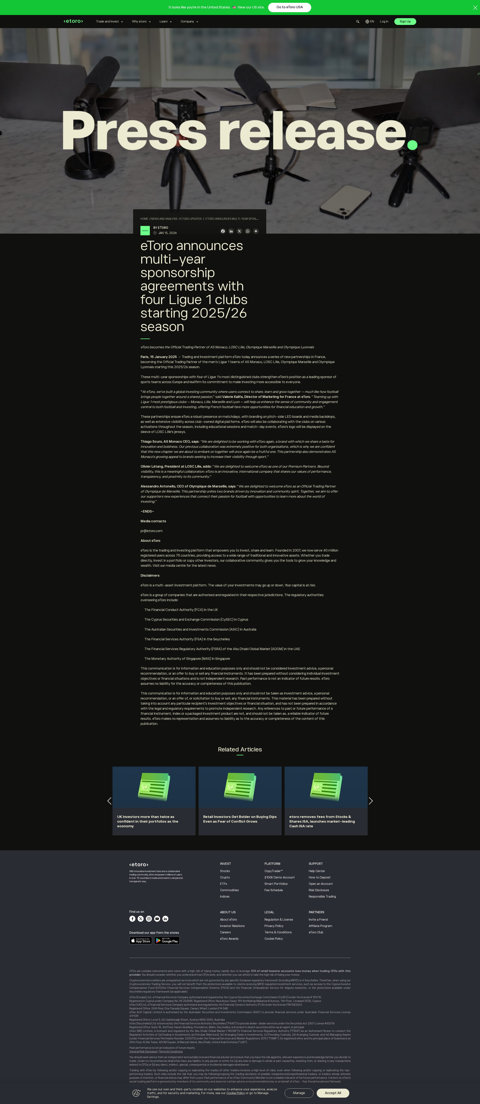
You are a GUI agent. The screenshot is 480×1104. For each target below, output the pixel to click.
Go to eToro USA (290, 7)
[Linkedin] (165, 919)
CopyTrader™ (274, 871)
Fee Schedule (274, 890)
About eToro (228, 919)
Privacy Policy (274, 926)
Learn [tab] (164, 21)
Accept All (333, 1093)
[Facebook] (132, 919)
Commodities (229, 890)
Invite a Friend (318, 919)
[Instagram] (149, 919)
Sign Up (405, 21)
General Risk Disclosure (143, 1051)
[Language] (369, 21)
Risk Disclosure (319, 890)
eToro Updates (191, 218)
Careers (225, 932)
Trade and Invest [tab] (107, 21)
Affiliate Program (320, 926)
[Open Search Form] (357, 21)
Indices (225, 896)
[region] (240, 1093)
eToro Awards (229, 938)
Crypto (225, 877)
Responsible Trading (322, 896)
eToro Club (316, 932)
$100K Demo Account (280, 877)
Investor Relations (232, 926)
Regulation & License (279, 919)
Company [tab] (187, 21)
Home (144, 218)
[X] (239, 231)
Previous (109, 801)
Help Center (317, 871)
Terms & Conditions (278, 932)
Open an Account (321, 884)
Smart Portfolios (276, 884)
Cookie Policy (274, 938)
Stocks (225, 871)
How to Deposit (320, 877)
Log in (384, 21)
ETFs (223, 884)
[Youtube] (157, 919)
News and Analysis (164, 218)
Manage (299, 1093)
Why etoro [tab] (139, 21)
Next (370, 801)
